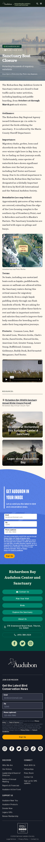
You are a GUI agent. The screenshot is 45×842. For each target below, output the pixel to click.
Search (37, 4)
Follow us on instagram (30, 643)
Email (7, 515)
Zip (6, 522)
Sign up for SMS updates (30, 782)
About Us (22, 619)
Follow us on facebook (14, 643)
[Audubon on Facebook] (11, 748)
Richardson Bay (13, 46)
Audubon (22, 662)
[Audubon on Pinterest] (40, 748)
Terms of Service (21, 538)
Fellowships (29, 769)
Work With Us (29, 765)
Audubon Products (10, 804)
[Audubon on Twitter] (18, 748)
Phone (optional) (10, 530)
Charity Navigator (22, 827)
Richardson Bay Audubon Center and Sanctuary (22, 4)
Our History (7, 769)
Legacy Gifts (7, 812)
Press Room (29, 773)
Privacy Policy (8, 538)
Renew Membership (10, 816)
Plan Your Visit (15, 50)
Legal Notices (11, 839)
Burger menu (41, 3)
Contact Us (24, 592)
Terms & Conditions (17, 550)
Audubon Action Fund (11, 789)
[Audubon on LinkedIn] (26, 748)
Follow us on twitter (22, 643)
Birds (22, 605)
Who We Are (7, 765)
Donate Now (7, 808)
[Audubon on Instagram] (4, 748)
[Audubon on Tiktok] (33, 748)
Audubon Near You (10, 800)
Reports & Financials (10, 785)
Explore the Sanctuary (22, 612)
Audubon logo (7, 3)
